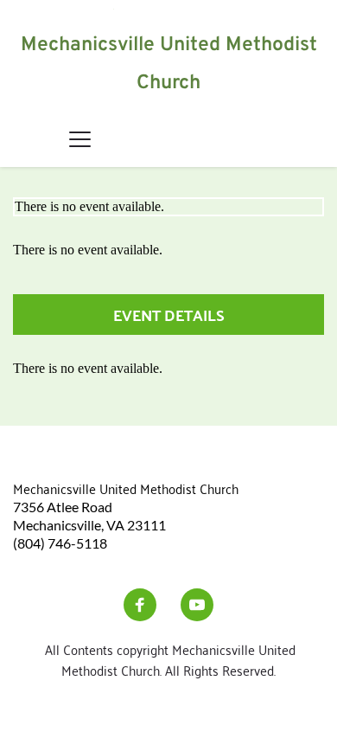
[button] (80, 139)
